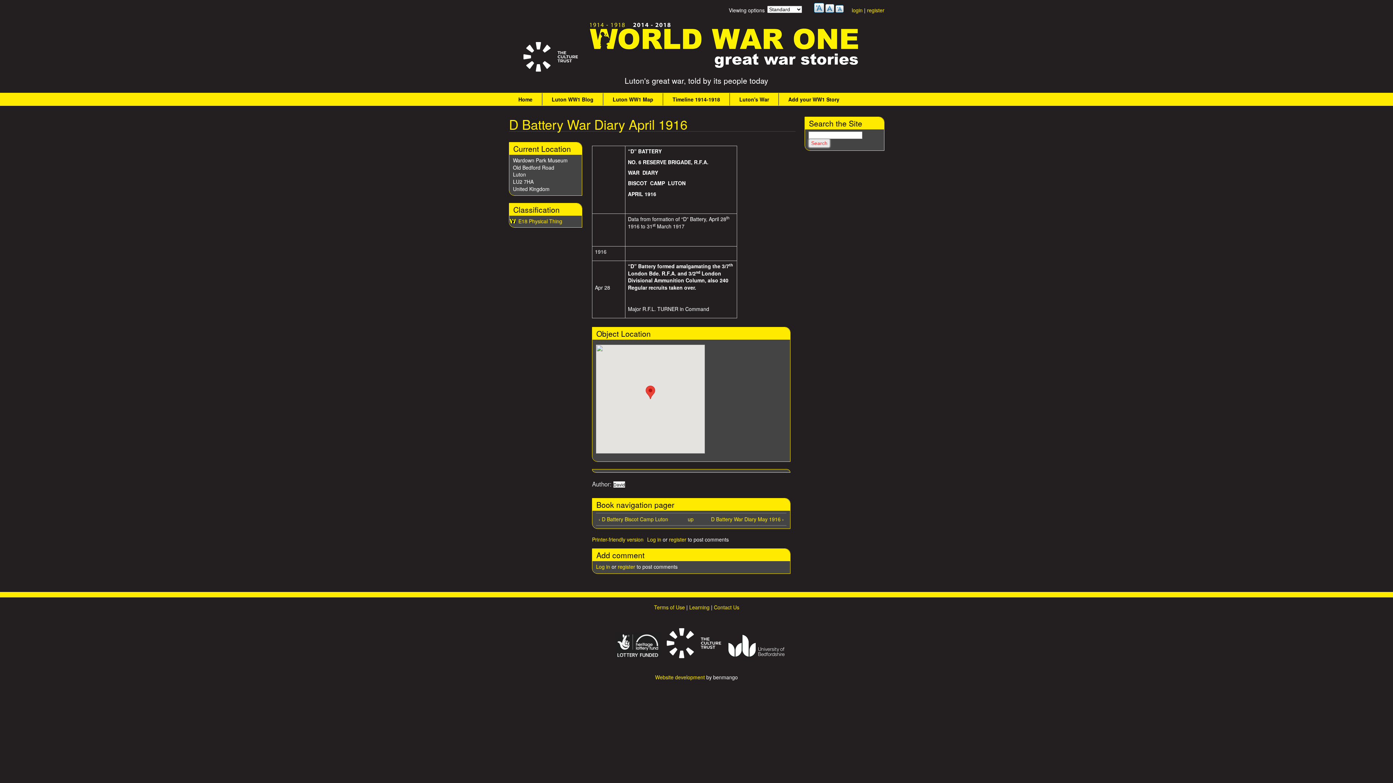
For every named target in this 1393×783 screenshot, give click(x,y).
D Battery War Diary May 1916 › (747, 519)
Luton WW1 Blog (572, 99)
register (875, 10)
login (857, 10)
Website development (680, 677)
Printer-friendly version (618, 539)
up (691, 519)
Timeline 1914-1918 (696, 99)
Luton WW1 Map (633, 99)
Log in (654, 539)
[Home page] (724, 68)
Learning (699, 607)
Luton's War (754, 99)
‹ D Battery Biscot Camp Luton (633, 519)
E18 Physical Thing (540, 221)
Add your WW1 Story (813, 99)
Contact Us (726, 607)
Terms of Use (669, 607)
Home (525, 99)
